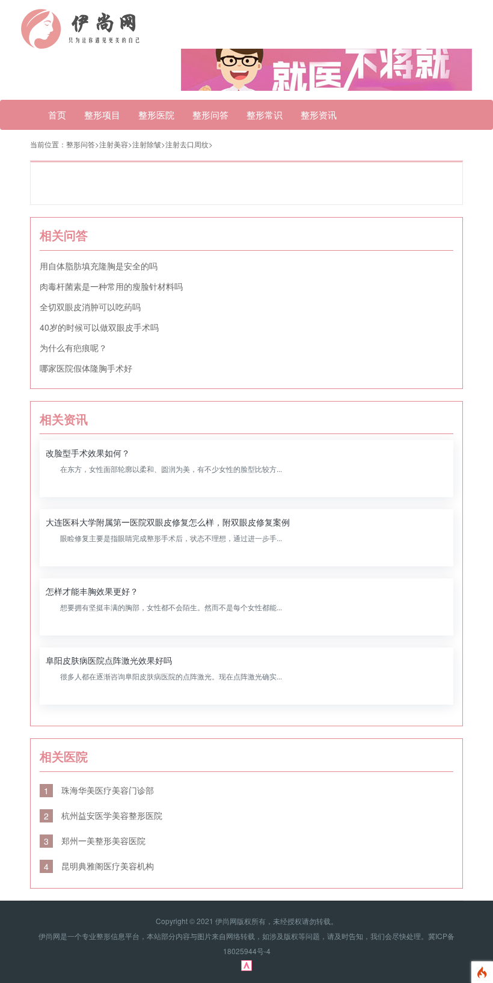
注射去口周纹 (187, 144)
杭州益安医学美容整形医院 (103, 815)
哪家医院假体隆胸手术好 (86, 368)
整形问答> (82, 144)
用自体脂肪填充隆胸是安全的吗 (99, 266)
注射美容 (113, 144)
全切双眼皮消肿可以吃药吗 (90, 307)
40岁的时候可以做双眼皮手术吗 (99, 327)
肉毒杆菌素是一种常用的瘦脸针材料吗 (111, 286)
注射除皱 (146, 144)
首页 (57, 114)
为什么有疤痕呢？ (73, 347)
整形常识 (264, 114)
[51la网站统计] (246, 964)
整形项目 (102, 114)
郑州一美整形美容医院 (94, 840)
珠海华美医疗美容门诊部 (99, 790)
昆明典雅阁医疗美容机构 (99, 866)
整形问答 (210, 114)
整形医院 (156, 114)
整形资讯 (319, 114)
